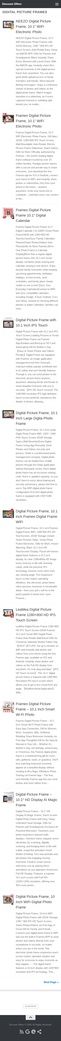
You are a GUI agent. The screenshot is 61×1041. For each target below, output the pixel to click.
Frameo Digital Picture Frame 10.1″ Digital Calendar (33, 215)
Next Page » (51, 982)
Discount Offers (11, 4)
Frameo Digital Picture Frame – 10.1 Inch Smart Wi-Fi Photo (35, 709)
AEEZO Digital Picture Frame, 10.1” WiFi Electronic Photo (33, 26)
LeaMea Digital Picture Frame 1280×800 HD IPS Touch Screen (36, 614)
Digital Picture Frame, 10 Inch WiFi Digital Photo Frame (35, 902)
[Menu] (57, 4)
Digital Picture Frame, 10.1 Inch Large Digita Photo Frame (37, 418)
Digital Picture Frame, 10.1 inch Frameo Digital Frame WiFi (37, 516)
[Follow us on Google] (27, 1031)
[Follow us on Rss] (22, 1031)
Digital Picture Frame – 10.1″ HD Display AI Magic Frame (36, 799)
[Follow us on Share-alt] (39, 1031)
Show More (30, 1006)
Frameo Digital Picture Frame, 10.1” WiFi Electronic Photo (33, 121)
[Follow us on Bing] (33, 1031)
